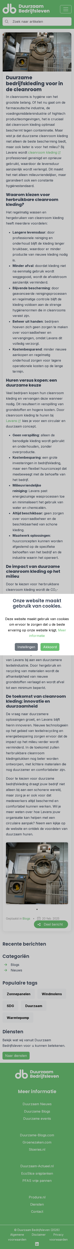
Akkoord (50, 647)
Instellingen (26, 647)
